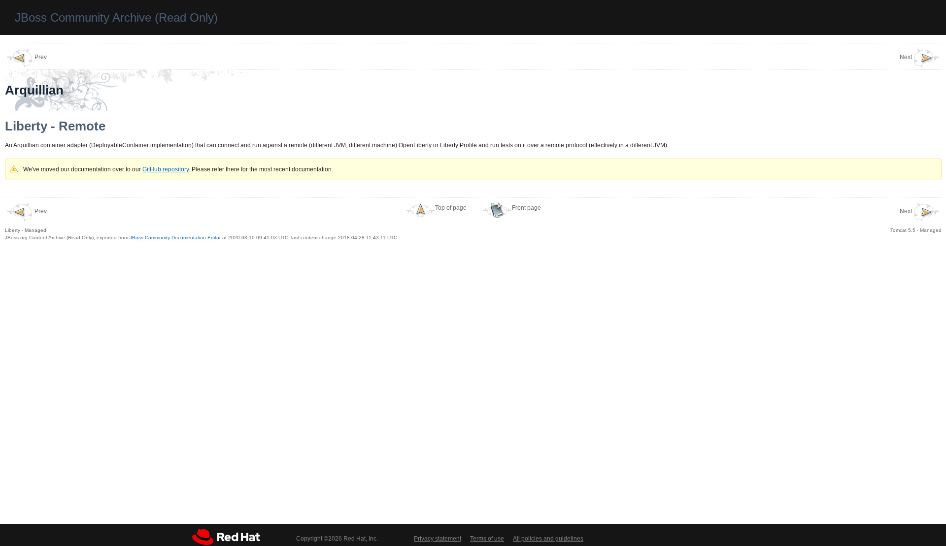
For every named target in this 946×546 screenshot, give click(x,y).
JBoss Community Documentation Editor (175, 237)
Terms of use (487, 538)
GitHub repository (165, 169)
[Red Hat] (226, 537)
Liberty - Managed (26, 220)
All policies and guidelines (548, 538)
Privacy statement (437, 538)
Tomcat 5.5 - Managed (916, 220)
